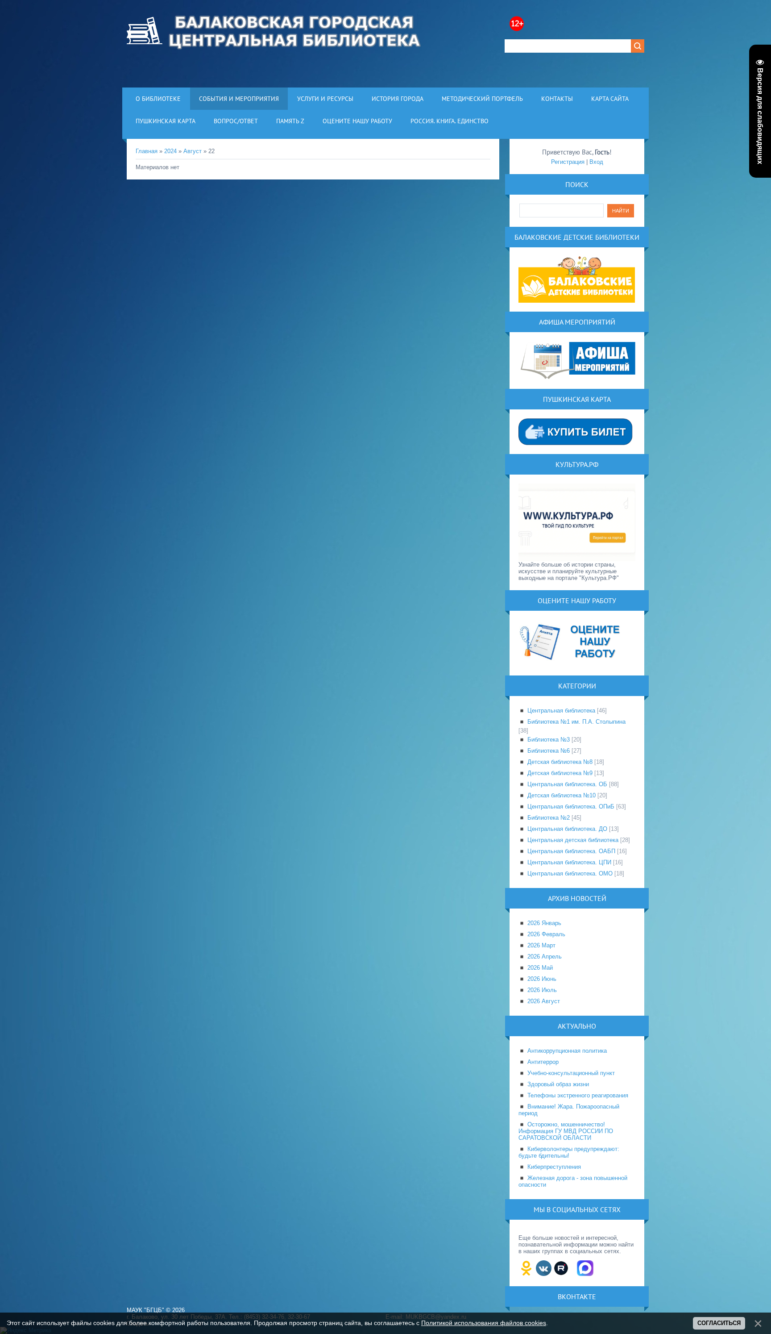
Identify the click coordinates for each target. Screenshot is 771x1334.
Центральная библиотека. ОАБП (571, 851)
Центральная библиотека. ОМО (570, 873)
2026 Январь (544, 923)
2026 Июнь (541, 978)
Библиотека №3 (548, 739)
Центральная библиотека (561, 710)
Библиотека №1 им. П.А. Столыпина (576, 721)
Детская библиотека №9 (560, 773)
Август (192, 151)
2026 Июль (542, 990)
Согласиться (719, 1323)
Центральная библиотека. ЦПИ (569, 862)
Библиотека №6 (548, 750)
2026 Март (541, 945)
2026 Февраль (546, 934)
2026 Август (543, 1001)
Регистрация (567, 161)
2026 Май (540, 967)
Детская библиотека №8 (560, 762)
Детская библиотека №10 (561, 795)
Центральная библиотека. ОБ (567, 784)
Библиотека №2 (548, 817)
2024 (170, 151)
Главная (147, 151)
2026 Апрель (544, 956)
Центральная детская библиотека (572, 840)
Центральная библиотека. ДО (567, 828)
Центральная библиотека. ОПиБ (570, 806)
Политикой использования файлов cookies (483, 1322)
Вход (596, 161)
